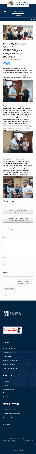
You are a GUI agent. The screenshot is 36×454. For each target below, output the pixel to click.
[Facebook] (5, 63)
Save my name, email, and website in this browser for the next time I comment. (25, 281)
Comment (6, 238)
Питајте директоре (8, 393)
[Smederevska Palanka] (18, 3)
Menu (34, 19)
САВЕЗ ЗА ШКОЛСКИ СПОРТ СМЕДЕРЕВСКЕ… (18, 211)
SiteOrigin (16, 450)
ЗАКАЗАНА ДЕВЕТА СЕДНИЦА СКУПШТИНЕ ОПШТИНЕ (18, 219)
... (10, 424)
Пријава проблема (8, 389)
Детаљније (6, 424)
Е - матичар (6, 385)
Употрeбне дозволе (8, 397)
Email (5, 265)
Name (5, 258)
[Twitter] (8, 63)
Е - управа (6, 381)
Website (5, 272)
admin (20, 59)
